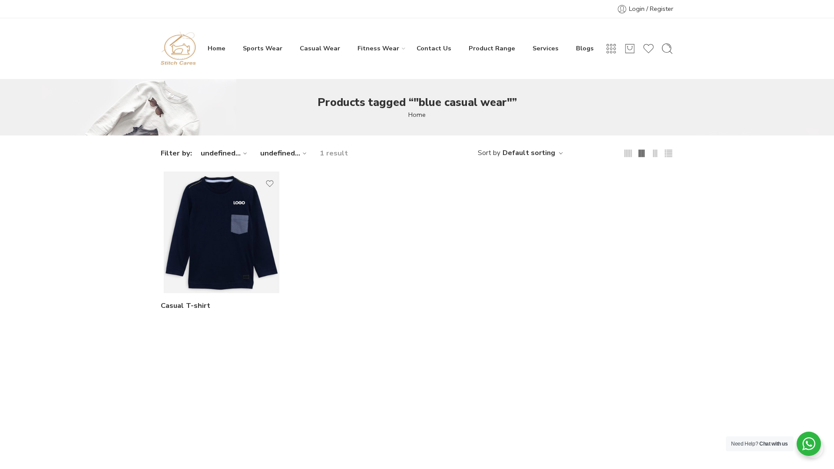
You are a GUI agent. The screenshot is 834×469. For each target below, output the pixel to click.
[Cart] (630, 49)
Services (546, 48)
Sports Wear (262, 48)
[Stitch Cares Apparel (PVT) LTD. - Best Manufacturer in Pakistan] (179, 48)
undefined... (221, 153)
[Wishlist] (269, 183)
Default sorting (529, 153)
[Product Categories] (611, 49)
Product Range (492, 48)
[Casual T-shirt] (221, 232)
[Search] (667, 49)
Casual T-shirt (185, 305)
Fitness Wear (378, 48)
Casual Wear (320, 48)
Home (216, 48)
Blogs (585, 48)
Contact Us (434, 48)
